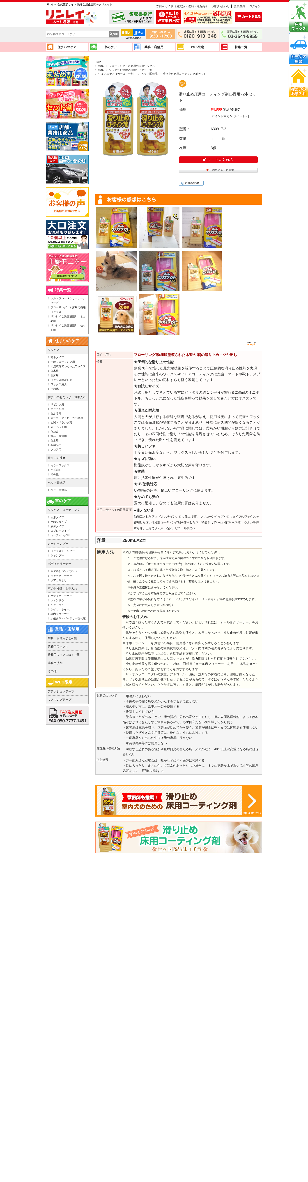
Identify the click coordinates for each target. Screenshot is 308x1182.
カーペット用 (59, 427)
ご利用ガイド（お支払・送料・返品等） (182, 6)
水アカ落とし (59, 580)
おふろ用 (56, 413)
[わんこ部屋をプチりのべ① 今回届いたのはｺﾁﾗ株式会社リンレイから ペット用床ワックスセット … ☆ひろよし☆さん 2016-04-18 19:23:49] (159, 315)
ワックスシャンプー (63, 551)
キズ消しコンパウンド (64, 571)
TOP (98, 62)
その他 (55, 388)
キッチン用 (57, 409)
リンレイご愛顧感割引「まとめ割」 (68, 319)
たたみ (55, 431)
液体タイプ (57, 526)
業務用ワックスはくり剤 (64, 654)
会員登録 (239, 6)
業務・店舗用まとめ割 (62, 638)
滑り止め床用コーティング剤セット (184, 73)
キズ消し (56, 469)
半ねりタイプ (59, 521)
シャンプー (57, 555)
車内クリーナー (60, 613)
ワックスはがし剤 (61, 379)
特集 (101, 65)
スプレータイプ (60, 530)
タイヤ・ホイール (61, 609)
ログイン (255, 6)
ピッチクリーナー (61, 575)
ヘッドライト (59, 604)
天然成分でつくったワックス (68, 366)
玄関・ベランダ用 (61, 422)
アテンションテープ (61, 691)
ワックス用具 (59, 384)
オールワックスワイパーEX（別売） (192, 599)
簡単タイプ (57, 357)
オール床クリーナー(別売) (165, 564)
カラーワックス (60, 465)
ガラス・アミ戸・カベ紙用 (67, 418)
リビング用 (57, 404)
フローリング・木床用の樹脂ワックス (132, 65)
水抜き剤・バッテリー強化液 (68, 618)
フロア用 (56, 449)
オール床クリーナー (234, 622)
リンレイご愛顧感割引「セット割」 (68, 328)
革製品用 (56, 445)
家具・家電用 (59, 436)
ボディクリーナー (61, 595)
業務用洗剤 (55, 663)
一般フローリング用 (63, 361)
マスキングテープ (59, 699)
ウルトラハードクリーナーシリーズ (68, 300)
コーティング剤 (60, 535)
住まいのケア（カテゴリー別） (117, 73)
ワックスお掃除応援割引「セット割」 (132, 70)
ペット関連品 (149, 73)
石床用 (55, 375)
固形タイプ (57, 517)
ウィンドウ (57, 600)
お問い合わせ (221, 6)
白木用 (55, 370)
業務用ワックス (58, 646)
